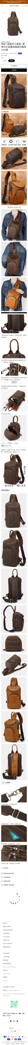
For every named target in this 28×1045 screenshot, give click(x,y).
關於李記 (5, 923)
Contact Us (5, 980)
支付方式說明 (6, 936)
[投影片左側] (10, 39)
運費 (6, 55)
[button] (2, 6)
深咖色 (11, 60)
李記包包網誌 (6, 953)
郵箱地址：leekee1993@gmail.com (11, 990)
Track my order (6, 973)
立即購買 (14, 70)
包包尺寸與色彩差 (7, 943)
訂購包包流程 (6, 940)
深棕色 (5, 61)
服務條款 (5, 977)
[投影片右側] (17, 39)
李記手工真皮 (7, 1042)
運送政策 (22, 1043)
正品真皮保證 (6, 933)
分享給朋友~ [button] (6, 868)
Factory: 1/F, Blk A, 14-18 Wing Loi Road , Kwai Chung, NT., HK (14, 994)
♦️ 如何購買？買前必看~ (9, 987)
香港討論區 (5, 960)
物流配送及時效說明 (8, 930)
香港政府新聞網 (7, 963)
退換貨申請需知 (7, 926)
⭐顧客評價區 (6, 956)
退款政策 (8, 1043)
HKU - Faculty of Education (9, 967)
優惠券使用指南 (7, 947)
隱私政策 (5, 970)
